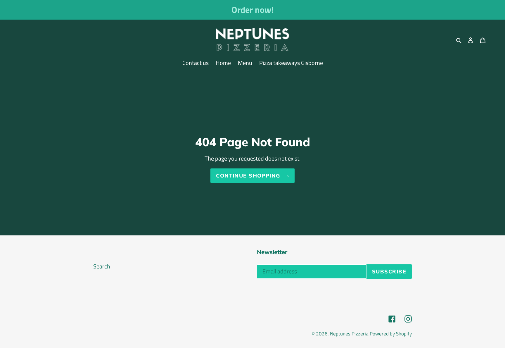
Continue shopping (248, 175)
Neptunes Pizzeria (349, 333)
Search (101, 266)
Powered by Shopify (391, 333)
